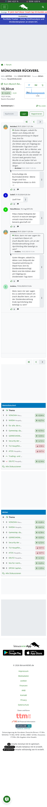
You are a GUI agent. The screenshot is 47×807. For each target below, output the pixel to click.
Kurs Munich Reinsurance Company (21, 84)
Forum (8, 64)
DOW (34, 1)
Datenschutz (23, 705)
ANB (23, 690)
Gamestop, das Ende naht (20, 430)
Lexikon (23, 681)
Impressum (23, 671)
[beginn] (27, 122)
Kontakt (23, 695)
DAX (12, 1)
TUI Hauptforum (16, 446)
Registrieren (36, 114)
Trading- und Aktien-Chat (20, 456)
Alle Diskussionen (13, 466)
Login (24, 114)
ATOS (11, 451)
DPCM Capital (15, 568)
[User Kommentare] (7, 799)
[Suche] (43, 7)
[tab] (29, 85)
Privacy (23, 700)
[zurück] (34, 122)
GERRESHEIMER (15, 436)
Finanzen (24, 685)
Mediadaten (23, 676)
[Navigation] (4, 7)
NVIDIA (12, 420)
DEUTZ (11, 461)
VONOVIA (13, 415)
